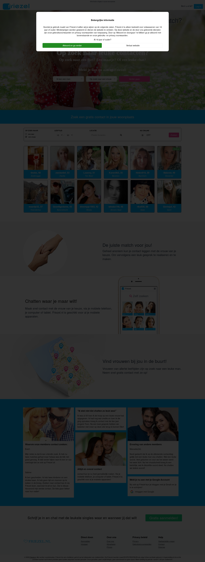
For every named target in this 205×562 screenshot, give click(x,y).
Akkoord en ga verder (72, 45)
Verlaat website (133, 45)
